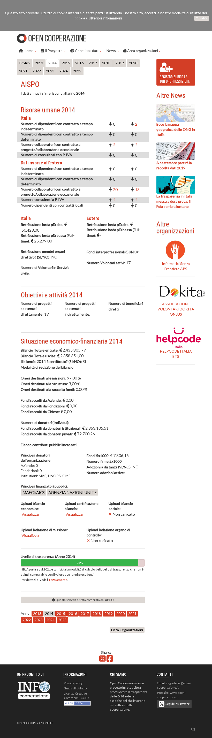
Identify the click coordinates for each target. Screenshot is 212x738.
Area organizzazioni (142, 50)
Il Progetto (53, 50)
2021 (23, 71)
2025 (77, 71)
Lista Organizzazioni (127, 630)
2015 (66, 63)
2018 (106, 63)
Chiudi (200, 18)
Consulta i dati (86, 50)
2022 (37, 71)
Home (28, 50)
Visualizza (30, 514)
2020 (133, 63)
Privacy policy (73, 683)
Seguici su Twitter (177, 703)
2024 (63, 71)
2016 (79, 63)
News (111, 50)
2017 (93, 63)
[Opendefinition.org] (77, 703)
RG (193, 729)
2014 (52, 63)
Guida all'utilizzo (75, 688)
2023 (50, 71)
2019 (120, 63)
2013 (39, 63)
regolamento (58, 580)
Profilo (24, 63)
